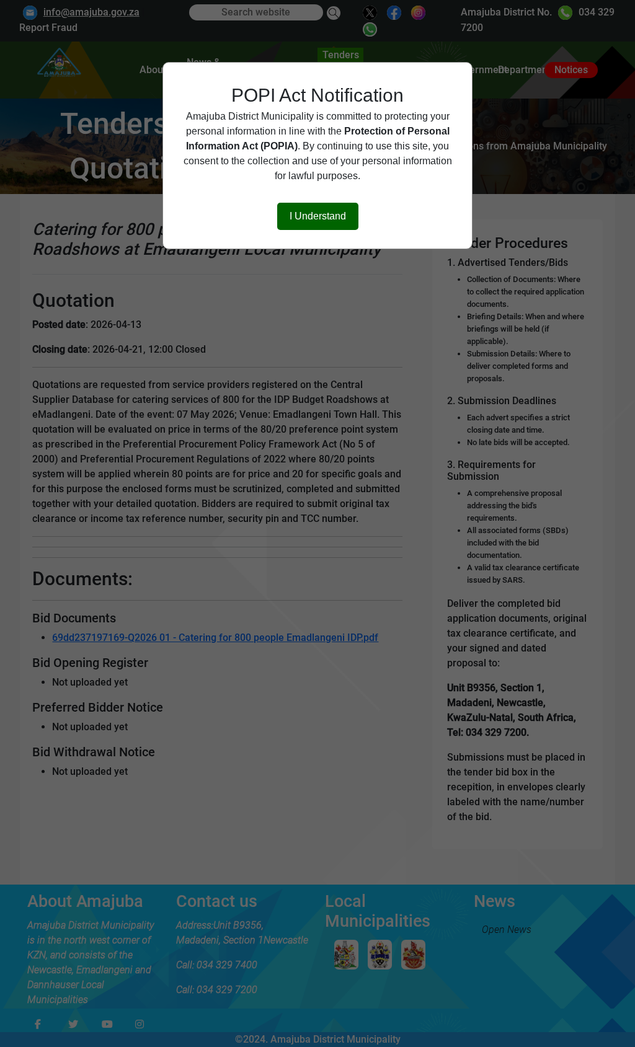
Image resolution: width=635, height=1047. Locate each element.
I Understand (318, 216)
